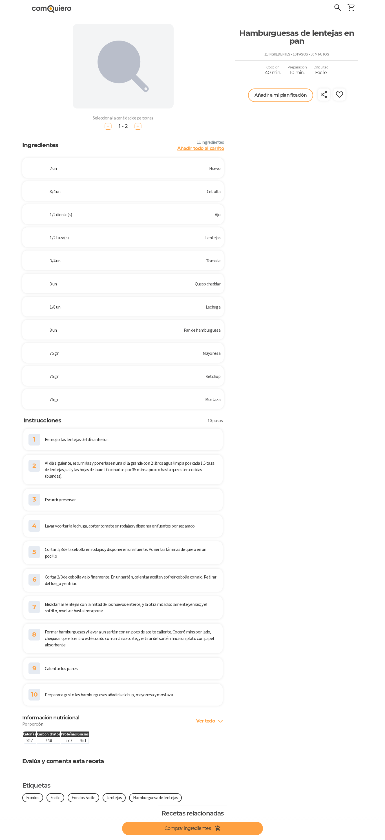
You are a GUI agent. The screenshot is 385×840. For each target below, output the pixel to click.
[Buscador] (338, 8)
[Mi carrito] (351, 8)
